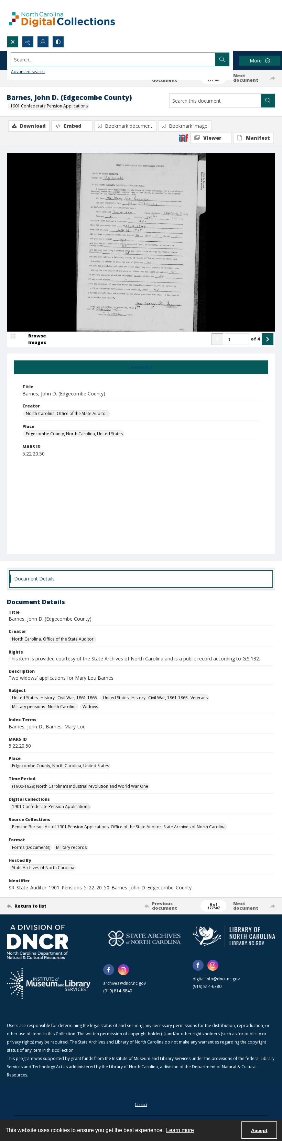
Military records (71, 847)
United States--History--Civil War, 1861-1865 (54, 698)
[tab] (141, 367)
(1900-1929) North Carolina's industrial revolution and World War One (80, 786)
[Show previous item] (217, 339)
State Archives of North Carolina (43, 868)
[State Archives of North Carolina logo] (144, 938)
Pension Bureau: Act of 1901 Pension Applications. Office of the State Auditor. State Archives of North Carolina (119, 827)
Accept (259, 1130)
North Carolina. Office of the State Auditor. (67, 413)
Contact (141, 1104)
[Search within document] (268, 100)
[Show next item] (267, 339)
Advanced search (28, 71)
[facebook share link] (108, 969)
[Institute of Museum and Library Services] (48, 983)
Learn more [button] (180, 1130)
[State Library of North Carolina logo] (234, 936)
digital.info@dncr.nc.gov (216, 979)
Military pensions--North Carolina (44, 707)
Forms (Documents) (31, 847)
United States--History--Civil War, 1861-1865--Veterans (155, 698)
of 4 (255, 339)
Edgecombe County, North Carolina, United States (74, 434)
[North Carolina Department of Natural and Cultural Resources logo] (37, 942)
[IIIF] (183, 137)
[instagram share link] (123, 969)
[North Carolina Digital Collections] (62, 18)
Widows (90, 707)
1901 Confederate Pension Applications (49, 106)
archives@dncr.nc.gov (124, 983)
